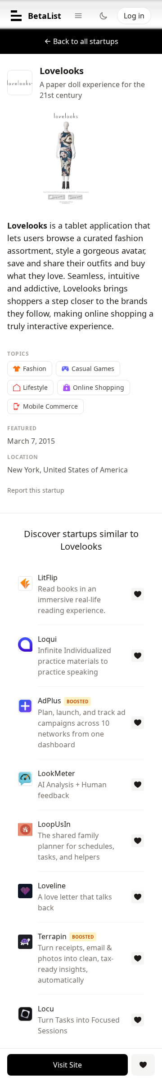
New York (23, 470)
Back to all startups (85, 41)
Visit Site (67, 1065)
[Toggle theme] (103, 16)
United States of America (85, 470)
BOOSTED (77, 701)
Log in (134, 16)
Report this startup (35, 490)
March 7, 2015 (31, 441)
